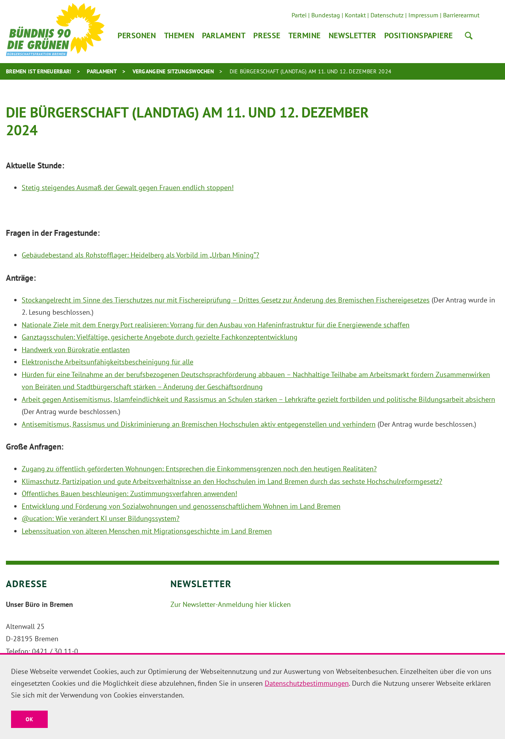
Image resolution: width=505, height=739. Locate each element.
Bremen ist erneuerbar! (38, 71)
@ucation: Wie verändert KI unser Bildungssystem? (101, 518)
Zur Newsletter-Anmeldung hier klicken (230, 604)
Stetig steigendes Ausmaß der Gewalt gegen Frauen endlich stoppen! (128, 187)
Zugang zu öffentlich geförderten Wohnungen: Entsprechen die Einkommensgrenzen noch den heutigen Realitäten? (199, 468)
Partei (299, 15)
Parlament (223, 35)
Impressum (423, 15)
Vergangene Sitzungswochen (173, 71)
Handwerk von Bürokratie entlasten (76, 349)
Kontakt (355, 15)
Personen (137, 35)
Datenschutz (387, 15)
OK (29, 719)
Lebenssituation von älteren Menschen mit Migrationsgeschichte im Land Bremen (147, 531)
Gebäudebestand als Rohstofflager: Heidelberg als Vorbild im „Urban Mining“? (140, 254)
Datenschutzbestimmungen (307, 683)
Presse (266, 35)
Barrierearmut (461, 15)
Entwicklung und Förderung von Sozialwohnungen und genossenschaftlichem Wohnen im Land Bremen (181, 506)
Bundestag (325, 15)
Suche (469, 35)
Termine (304, 35)
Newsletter (352, 35)
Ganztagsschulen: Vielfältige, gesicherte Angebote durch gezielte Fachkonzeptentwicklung (159, 337)
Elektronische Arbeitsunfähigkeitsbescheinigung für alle (107, 361)
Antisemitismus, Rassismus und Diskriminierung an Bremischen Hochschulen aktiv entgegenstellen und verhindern (199, 424)
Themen (179, 35)
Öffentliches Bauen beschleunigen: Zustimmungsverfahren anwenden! (129, 493)
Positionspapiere (418, 35)
